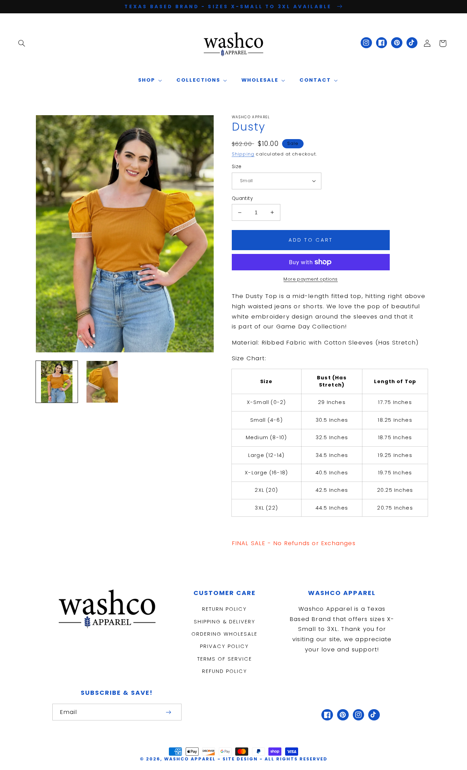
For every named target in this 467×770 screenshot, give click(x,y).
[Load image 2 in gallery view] (102, 382)
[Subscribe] (168, 712)
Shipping (243, 154)
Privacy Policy (224, 646)
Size (237, 166)
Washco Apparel (190, 759)
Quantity (242, 198)
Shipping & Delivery (224, 621)
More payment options (310, 279)
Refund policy (224, 671)
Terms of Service (224, 659)
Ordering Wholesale (224, 634)
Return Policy (224, 609)
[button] (21, 43)
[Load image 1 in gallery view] (57, 382)
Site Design (240, 759)
